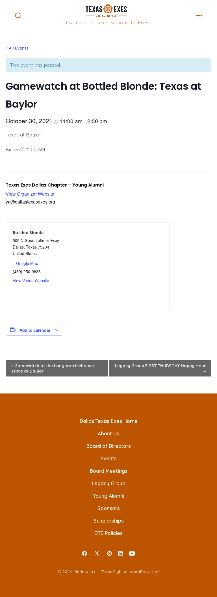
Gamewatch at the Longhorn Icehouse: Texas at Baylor (53, 368)
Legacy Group (108, 483)
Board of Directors (108, 446)
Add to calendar (34, 330)
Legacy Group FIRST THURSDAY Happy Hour (160, 368)
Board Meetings (108, 471)
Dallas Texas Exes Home (109, 421)
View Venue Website (31, 280)
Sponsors (108, 508)
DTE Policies (108, 533)
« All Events (17, 48)
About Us (108, 433)
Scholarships (109, 520)
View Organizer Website (30, 194)
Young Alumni (108, 496)
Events (109, 458)
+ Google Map (25, 263)
